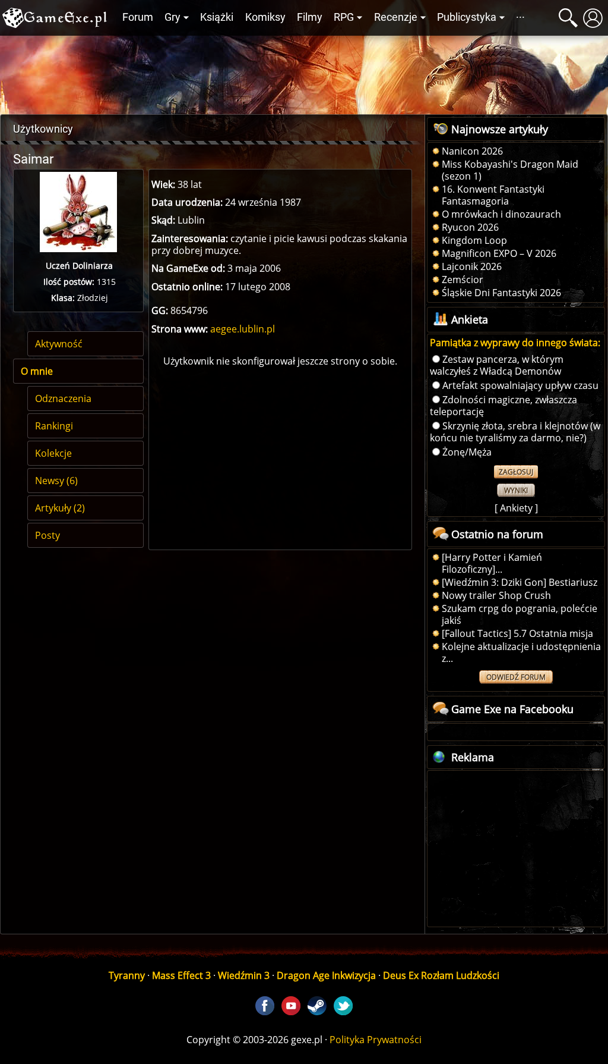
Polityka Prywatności (376, 1039)
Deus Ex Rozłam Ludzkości (441, 975)
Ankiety (516, 507)
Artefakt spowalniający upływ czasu (520, 385)
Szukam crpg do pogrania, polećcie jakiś (519, 614)
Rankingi (54, 425)
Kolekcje (53, 453)
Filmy (309, 17)
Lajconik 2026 (472, 266)
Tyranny (127, 975)
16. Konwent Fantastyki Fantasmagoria (493, 195)
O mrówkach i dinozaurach (501, 214)
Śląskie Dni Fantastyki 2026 (501, 292)
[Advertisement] (304, 72)
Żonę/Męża (467, 452)
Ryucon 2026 (470, 227)
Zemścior (462, 279)
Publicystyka (466, 17)
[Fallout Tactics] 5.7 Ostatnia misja (517, 633)
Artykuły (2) (60, 507)
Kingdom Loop (474, 240)
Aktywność (59, 343)
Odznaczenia (63, 398)
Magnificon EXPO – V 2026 (499, 253)
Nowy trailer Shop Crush (496, 595)
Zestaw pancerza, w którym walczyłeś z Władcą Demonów (496, 365)
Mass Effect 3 (181, 975)
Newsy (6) (56, 480)
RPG (344, 17)
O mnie (37, 371)
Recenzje (395, 17)
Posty (47, 535)
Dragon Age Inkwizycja (326, 975)
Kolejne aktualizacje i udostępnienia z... (521, 652)
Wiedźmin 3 (244, 975)
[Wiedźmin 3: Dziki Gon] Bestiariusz (519, 582)
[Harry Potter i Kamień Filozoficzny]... (492, 563)
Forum (137, 17)
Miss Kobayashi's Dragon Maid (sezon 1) (510, 170)
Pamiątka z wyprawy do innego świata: (515, 342)
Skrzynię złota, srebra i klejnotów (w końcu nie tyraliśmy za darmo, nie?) (515, 432)
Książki (216, 17)
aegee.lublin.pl (242, 328)
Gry (172, 17)
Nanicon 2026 (472, 151)
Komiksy (265, 17)
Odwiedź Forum (516, 677)
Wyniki (516, 490)
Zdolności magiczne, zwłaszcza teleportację (503, 406)
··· (520, 17)
